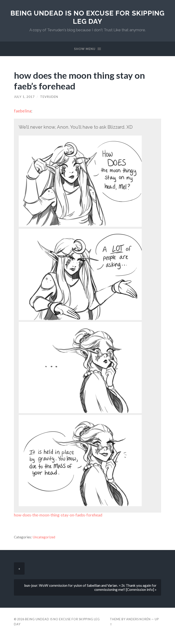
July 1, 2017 (24, 97)
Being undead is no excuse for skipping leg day (87, 17)
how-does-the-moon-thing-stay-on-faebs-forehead (58, 515)
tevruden (49, 97)
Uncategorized (44, 537)
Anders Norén (138, 619)
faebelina (22, 110)
